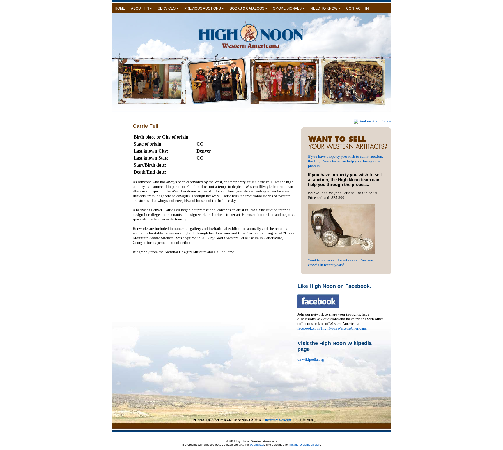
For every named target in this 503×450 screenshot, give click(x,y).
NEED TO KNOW (324, 8)
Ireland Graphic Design (304, 444)
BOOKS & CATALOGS (247, 8)
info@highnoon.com (278, 419)
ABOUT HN (140, 8)
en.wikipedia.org (310, 359)
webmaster (257, 444)
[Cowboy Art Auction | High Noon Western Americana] (349, 148)
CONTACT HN (357, 8)
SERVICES (167, 8)
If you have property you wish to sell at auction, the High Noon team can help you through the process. (345, 161)
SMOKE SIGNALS (287, 8)
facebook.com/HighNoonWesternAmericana (332, 328)
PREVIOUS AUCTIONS (203, 8)
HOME (120, 8)
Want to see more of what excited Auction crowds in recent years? (340, 262)
